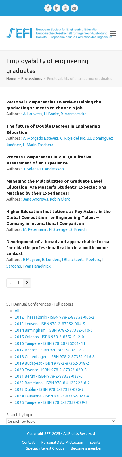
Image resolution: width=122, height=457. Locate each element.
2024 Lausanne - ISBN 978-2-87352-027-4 (52, 396)
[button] (113, 33)
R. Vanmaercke (74, 114)
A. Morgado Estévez (40, 138)
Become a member (86, 448)
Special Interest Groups (45, 448)
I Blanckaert (72, 259)
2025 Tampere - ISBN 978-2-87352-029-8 (51, 402)
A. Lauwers (32, 114)
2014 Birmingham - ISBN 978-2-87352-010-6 (54, 330)
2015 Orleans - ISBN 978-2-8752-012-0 (49, 337)
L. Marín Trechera (38, 145)
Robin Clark (60, 199)
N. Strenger (59, 229)
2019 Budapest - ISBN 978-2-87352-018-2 (52, 363)
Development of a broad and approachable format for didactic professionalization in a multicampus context (58, 247)
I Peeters (92, 259)
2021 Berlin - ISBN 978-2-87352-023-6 (49, 376)
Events (95, 442)
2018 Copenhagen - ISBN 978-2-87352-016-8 (55, 356)
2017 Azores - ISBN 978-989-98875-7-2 (50, 350)
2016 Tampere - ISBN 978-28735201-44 (50, 343)
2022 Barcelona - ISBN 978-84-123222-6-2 (52, 383)
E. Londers (51, 259)
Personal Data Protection (62, 442)
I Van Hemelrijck (37, 266)
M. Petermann (35, 229)
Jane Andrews (35, 199)
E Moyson (31, 259)
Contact (28, 442)
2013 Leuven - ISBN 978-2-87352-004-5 (50, 324)
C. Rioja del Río (72, 138)
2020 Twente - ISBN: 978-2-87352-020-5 (51, 370)
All (17, 310)
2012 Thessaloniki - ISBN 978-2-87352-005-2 (54, 317)
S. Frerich (78, 229)
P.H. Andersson (50, 169)
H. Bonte (51, 114)
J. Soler (29, 169)
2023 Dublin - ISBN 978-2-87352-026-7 (49, 389)
